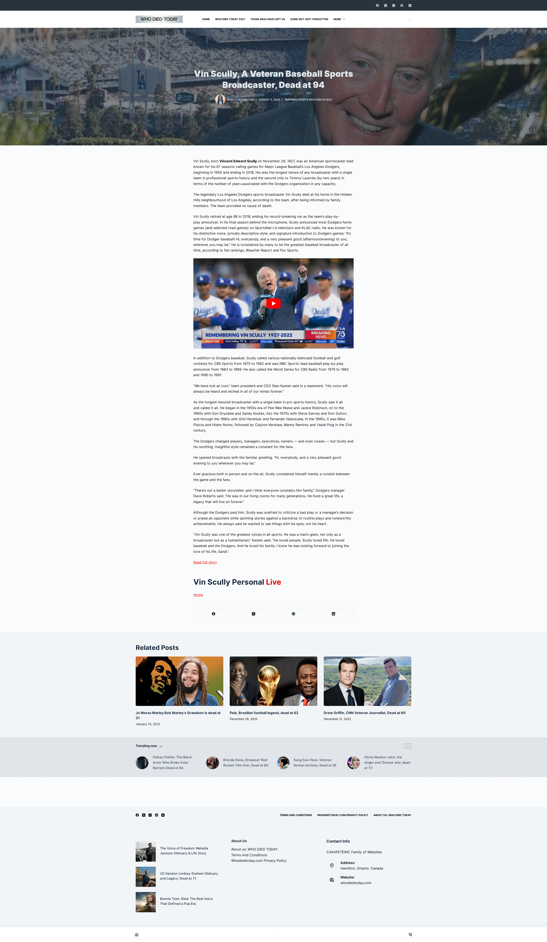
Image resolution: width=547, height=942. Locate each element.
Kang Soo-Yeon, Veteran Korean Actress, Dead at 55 (315, 762)
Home (206, 19)
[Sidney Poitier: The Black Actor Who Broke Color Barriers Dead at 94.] (142, 762)
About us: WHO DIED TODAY (392, 815)
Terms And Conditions (296, 815)
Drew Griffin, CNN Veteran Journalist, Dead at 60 (365, 713)
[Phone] (410, 935)
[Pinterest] (401, 5)
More (337, 19)
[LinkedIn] (334, 613)
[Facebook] (377, 5)
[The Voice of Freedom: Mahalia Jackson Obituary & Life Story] (146, 851)
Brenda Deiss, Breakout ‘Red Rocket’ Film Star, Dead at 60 (245, 762)
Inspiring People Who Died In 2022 (308, 99)
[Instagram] (393, 5)
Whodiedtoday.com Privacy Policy (342, 815)
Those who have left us (267, 19)
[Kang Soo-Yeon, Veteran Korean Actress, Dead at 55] (283, 762)
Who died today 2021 (230, 19)
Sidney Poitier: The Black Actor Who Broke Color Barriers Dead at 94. (172, 762)
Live (273, 581)
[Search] (410, 19)
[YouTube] (410, 5)
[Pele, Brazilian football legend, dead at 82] (273, 681)
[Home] (136, 935)
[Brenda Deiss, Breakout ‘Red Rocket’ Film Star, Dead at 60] (212, 762)
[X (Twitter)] (385, 5)
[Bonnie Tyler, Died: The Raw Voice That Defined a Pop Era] (146, 902)
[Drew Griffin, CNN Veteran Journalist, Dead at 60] (367, 681)
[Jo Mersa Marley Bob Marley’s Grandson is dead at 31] (179, 681)
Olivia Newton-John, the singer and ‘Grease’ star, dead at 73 (387, 762)
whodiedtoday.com (355, 883)
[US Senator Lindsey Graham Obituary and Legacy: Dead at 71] (146, 877)
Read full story (205, 562)
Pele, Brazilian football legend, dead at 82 (264, 713)
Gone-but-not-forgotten (309, 19)
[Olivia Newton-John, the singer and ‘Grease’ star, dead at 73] (353, 762)
